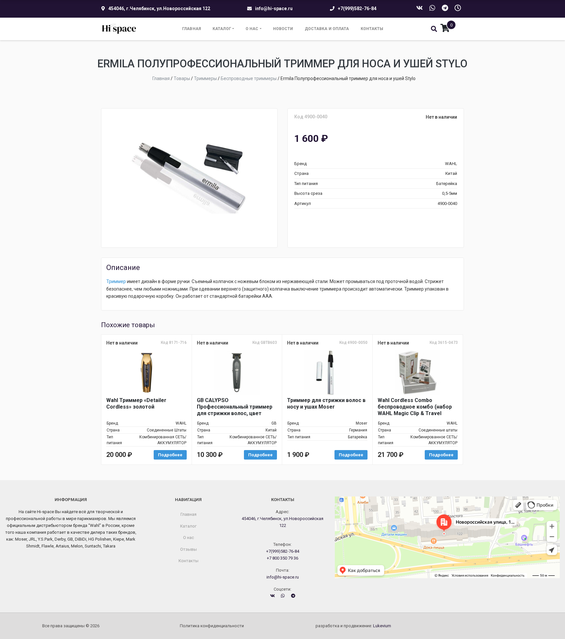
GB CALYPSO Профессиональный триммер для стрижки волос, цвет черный (234, 407)
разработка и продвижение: (353, 625)
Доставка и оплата (327, 28)
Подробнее (170, 454)
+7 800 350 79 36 (282, 558)
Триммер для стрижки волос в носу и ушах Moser (326, 403)
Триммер (116, 281)
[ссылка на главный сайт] (119, 29)
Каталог (222, 28)
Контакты (372, 28)
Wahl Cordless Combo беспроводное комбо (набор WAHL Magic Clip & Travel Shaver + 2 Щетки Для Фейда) (416, 407)
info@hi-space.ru (274, 8)
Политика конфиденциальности (212, 625)
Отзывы (188, 549)
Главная (191, 28)
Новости (283, 28)
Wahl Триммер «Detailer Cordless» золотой (136, 403)
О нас (252, 28)
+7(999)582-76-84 (357, 8)
